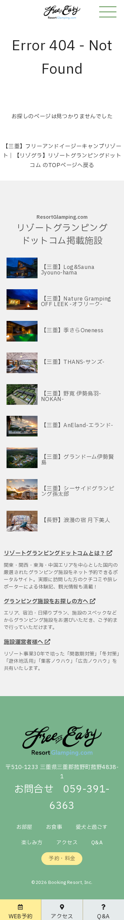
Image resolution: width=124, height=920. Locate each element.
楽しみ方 (32, 842)
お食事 (54, 827)
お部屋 (24, 827)
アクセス (67, 842)
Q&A (97, 842)
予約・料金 (62, 858)
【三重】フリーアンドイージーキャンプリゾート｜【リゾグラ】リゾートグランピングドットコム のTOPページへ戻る (62, 155)
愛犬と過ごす (91, 827)
